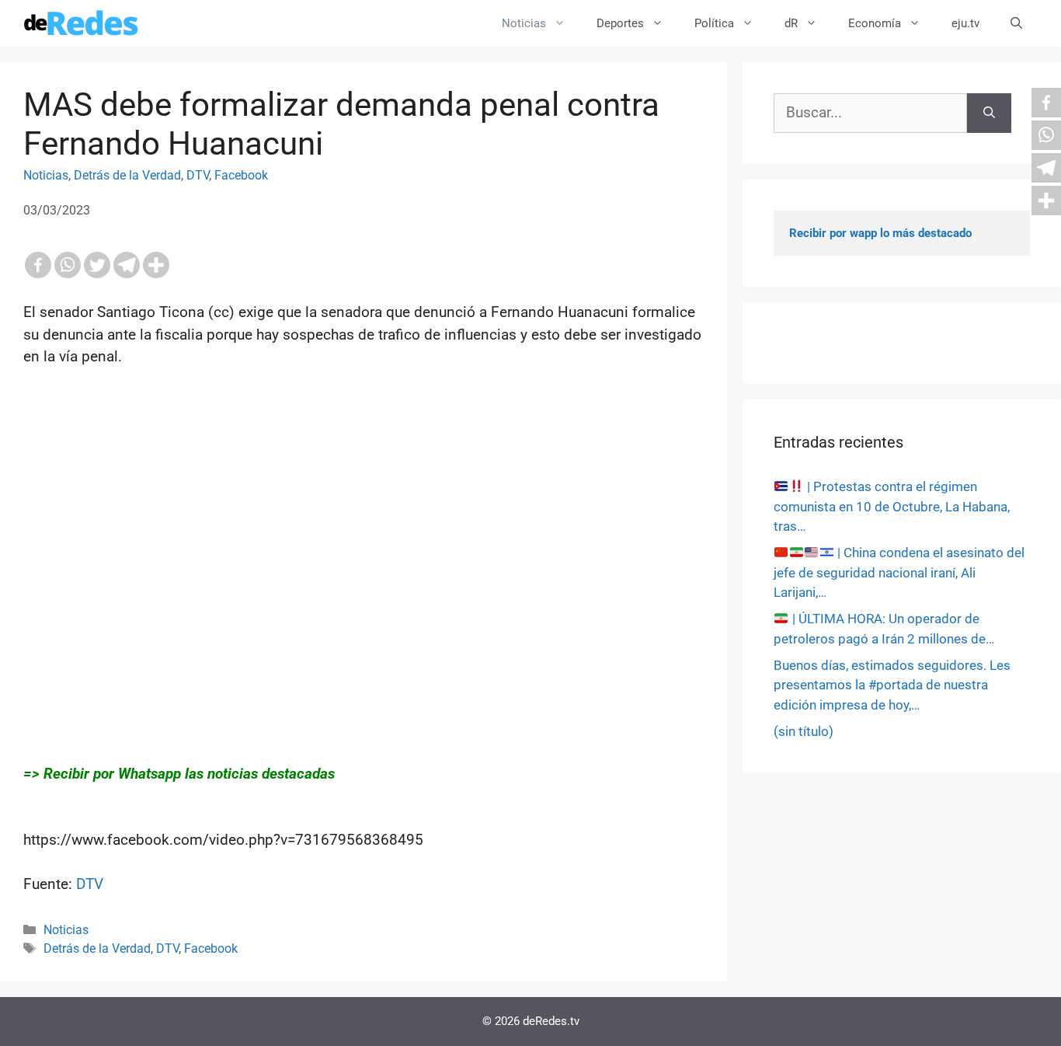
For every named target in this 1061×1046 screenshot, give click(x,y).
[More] (156, 265)
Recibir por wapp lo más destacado (880, 233)
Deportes (620, 23)
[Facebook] (38, 265)
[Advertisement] (363, 543)
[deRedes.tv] (81, 23)
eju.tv (965, 23)
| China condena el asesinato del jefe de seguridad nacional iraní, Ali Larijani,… (899, 572)
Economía (874, 23)
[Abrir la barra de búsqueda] (1016, 23)
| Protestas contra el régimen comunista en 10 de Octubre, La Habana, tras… (892, 506)
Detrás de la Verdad (127, 175)
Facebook (241, 175)
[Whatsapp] (67, 265)
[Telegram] (126, 265)
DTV (197, 175)
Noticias (524, 23)
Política (714, 23)
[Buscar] (989, 113)
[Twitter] (97, 265)
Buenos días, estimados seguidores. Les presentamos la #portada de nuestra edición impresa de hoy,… (892, 685)
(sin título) (803, 731)
